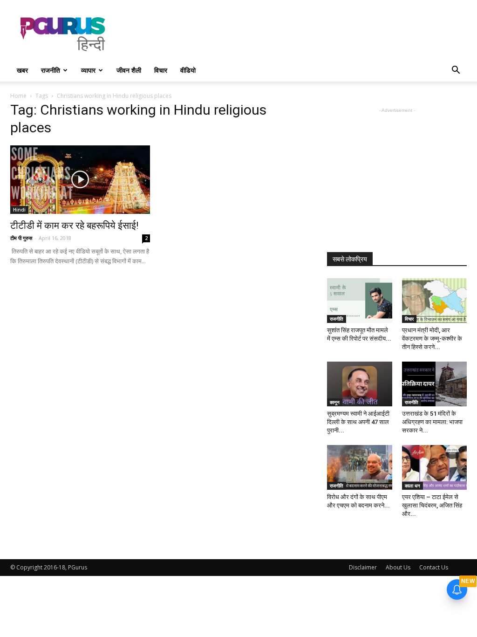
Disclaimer (363, 567)
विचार (160, 70)
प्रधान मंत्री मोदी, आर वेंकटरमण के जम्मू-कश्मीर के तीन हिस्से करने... (432, 338)
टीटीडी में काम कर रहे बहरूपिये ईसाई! (74, 225)
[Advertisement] (297, 34)
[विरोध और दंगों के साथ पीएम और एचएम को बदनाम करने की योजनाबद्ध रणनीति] (359, 467)
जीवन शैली (128, 70)
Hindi (19, 209)
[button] (455, 71)
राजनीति (50, 70)
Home (18, 96)
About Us (398, 567)
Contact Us (433, 567)
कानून (335, 402)
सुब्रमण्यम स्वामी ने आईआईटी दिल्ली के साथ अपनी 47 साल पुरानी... (358, 422)
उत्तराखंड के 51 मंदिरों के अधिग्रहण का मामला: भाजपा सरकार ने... (432, 422)
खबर (22, 70)
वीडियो (188, 70)
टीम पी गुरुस (21, 237)
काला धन (412, 485)
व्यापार (88, 70)
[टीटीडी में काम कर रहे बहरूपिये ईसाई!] (80, 179)
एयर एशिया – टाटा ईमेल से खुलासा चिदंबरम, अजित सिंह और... (432, 505)
